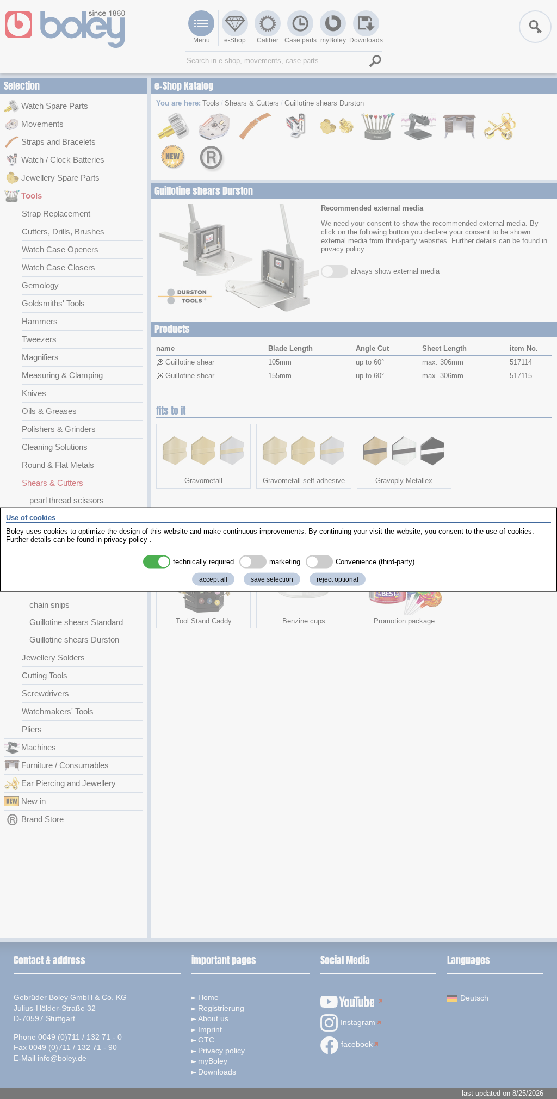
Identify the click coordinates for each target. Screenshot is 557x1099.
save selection (272, 579)
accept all (213, 579)
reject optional (337, 579)
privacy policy (125, 539)
